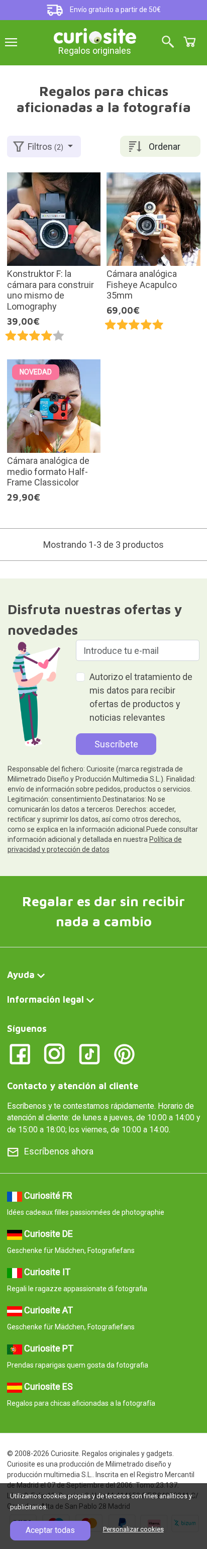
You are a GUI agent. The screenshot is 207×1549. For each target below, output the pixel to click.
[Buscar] (168, 42)
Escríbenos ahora (58, 1151)
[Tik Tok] (89, 1053)
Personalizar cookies (133, 1529)
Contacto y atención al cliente (72, 1086)
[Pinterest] (124, 1053)
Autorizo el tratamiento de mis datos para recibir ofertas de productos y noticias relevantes (140, 697)
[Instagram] (54, 1053)
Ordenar (164, 146)
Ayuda (21, 975)
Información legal (45, 999)
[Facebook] (20, 1053)
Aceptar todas (50, 1530)
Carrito (189, 42)
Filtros (45, 146)
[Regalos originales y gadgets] (95, 35)
